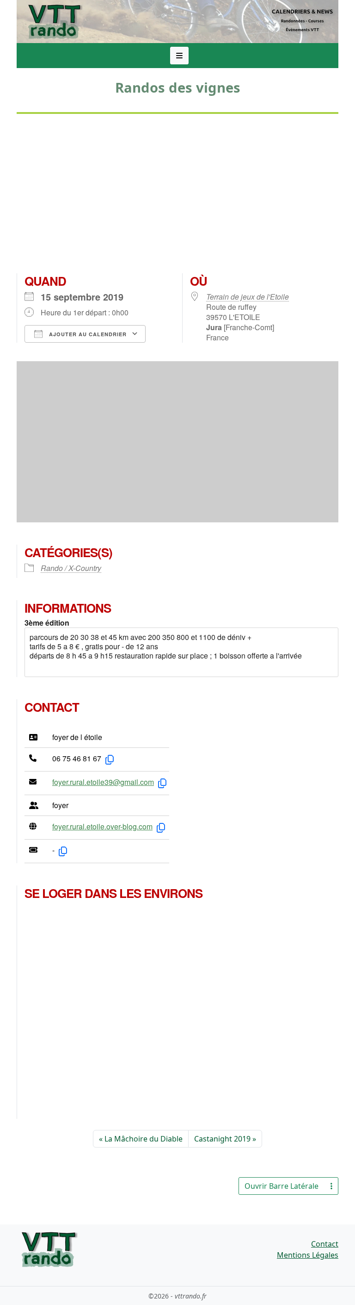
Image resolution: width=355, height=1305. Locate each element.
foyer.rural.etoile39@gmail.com (103, 782)
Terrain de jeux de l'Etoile (247, 296)
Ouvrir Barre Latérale (281, 1186)
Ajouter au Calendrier (87, 334)
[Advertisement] (177, 197)
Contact (324, 1244)
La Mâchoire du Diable (143, 1139)
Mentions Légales (307, 1255)
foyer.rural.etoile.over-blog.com (102, 826)
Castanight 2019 (222, 1139)
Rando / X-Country (71, 568)
